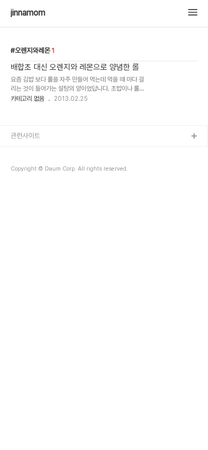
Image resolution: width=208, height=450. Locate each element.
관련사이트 (25, 136)
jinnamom (28, 13)
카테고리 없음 (27, 98)
